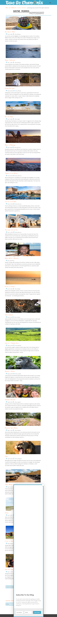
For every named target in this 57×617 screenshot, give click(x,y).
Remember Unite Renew (11, 428)
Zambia (18, 317)
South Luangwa (9, 315)
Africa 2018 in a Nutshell (12, 258)
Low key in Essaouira (10, 201)
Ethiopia (19, 34)
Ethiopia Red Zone (10, 88)
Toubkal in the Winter (11, 173)
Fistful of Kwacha (10, 286)
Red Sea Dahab (9, 117)
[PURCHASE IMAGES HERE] (28, 12)
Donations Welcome (10, 400)
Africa (16, 34)
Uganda (19, 373)
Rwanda (19, 345)
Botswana (20, 458)
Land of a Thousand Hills (12, 343)
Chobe (6, 456)
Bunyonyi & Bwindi (10, 371)
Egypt (19, 119)
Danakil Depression (10, 60)
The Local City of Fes (11, 230)
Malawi (19, 289)
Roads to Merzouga (10, 145)
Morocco (19, 147)
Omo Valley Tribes (10, 32)
